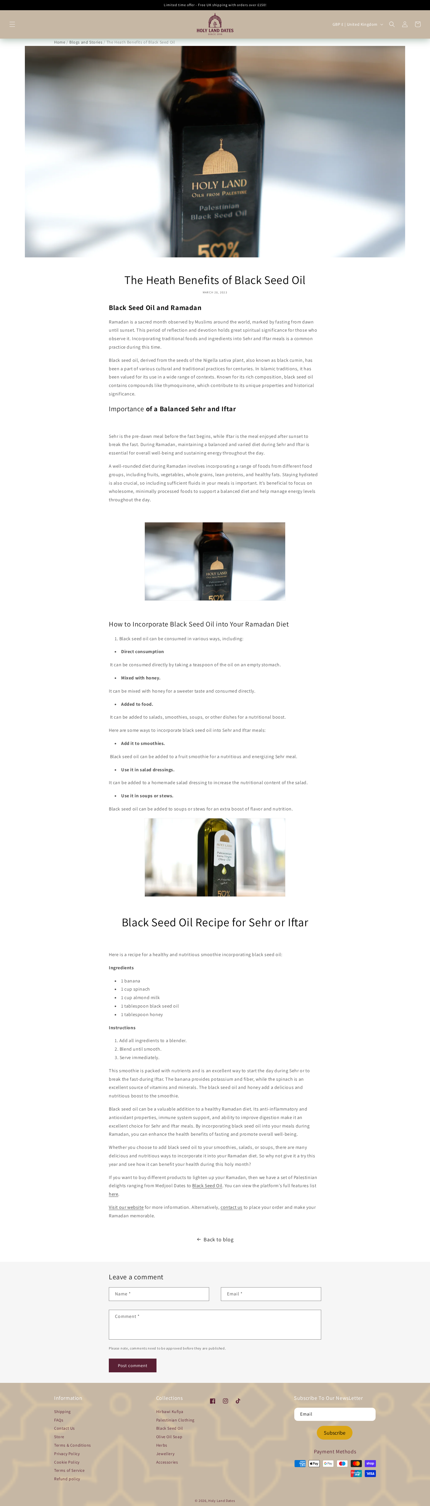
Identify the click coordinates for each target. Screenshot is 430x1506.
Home (59, 42)
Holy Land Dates (221, 1500)
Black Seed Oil (207, 1186)
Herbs (161, 1445)
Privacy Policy (67, 1453)
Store (59, 1436)
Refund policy (67, 1478)
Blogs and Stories (85, 42)
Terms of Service (69, 1470)
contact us (231, 1207)
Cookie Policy (67, 1462)
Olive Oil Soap (169, 1436)
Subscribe (334, 1432)
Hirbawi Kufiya (169, 1411)
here (113, 1194)
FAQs (58, 1420)
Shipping (62, 1411)
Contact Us (64, 1428)
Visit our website (126, 1207)
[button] (12, 24)
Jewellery (165, 1453)
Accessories (167, 1462)
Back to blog (218, 1239)
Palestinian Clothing (175, 1420)
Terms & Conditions (72, 1445)
